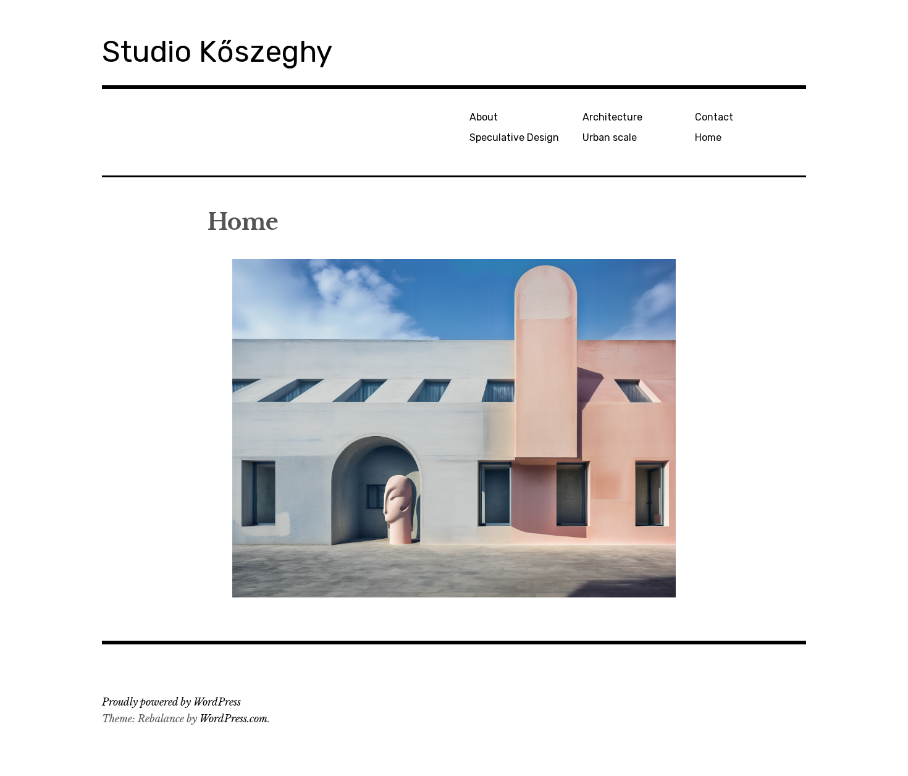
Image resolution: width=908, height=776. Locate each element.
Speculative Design (514, 137)
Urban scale (609, 137)
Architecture (612, 117)
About (483, 117)
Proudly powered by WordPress (171, 702)
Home (708, 137)
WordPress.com (233, 718)
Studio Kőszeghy (217, 51)
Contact (714, 117)
